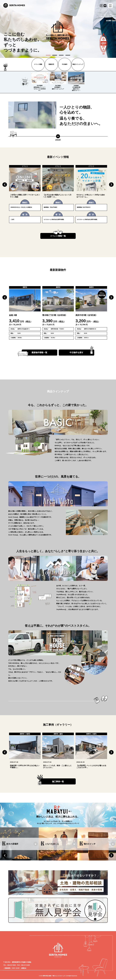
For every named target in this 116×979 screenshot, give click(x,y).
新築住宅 (51, 64)
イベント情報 (38, 64)
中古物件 (64, 64)
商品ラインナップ (77, 64)
